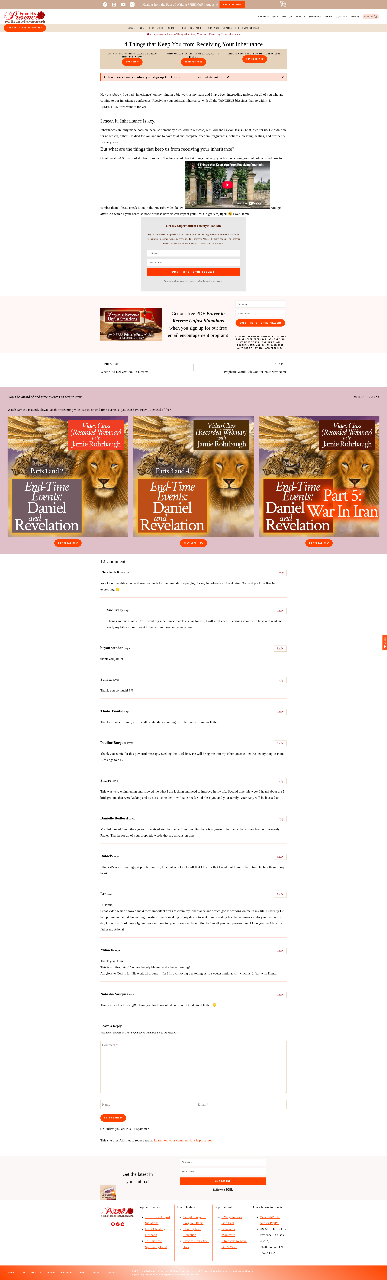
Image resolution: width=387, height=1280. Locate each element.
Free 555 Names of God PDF (24, 28)
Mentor (287, 16)
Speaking (315, 16)
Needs (355, 16)
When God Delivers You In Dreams (124, 368)
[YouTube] (123, 4)
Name (107, 1104)
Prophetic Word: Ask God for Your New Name (255, 368)
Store (328, 16)
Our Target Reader (219, 27)
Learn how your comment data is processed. (183, 1140)
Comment (110, 1045)
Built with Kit (223, 1189)
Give (275, 16)
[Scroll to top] (379, 1267)
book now (132, 62)
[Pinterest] (114, 4)
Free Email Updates (248, 27)
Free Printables (192, 27)
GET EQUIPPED (254, 59)
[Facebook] (104, 4)
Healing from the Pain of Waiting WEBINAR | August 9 (180, 4)
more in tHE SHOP (365, 397)
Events (300, 16)
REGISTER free (193, 62)
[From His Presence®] (25, 16)
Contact (341, 16)
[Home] (148, 34)
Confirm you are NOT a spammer (125, 1129)
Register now (232, 4)
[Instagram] (132, 4)
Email (203, 1104)
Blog (151, 27)
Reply (280, 572)
